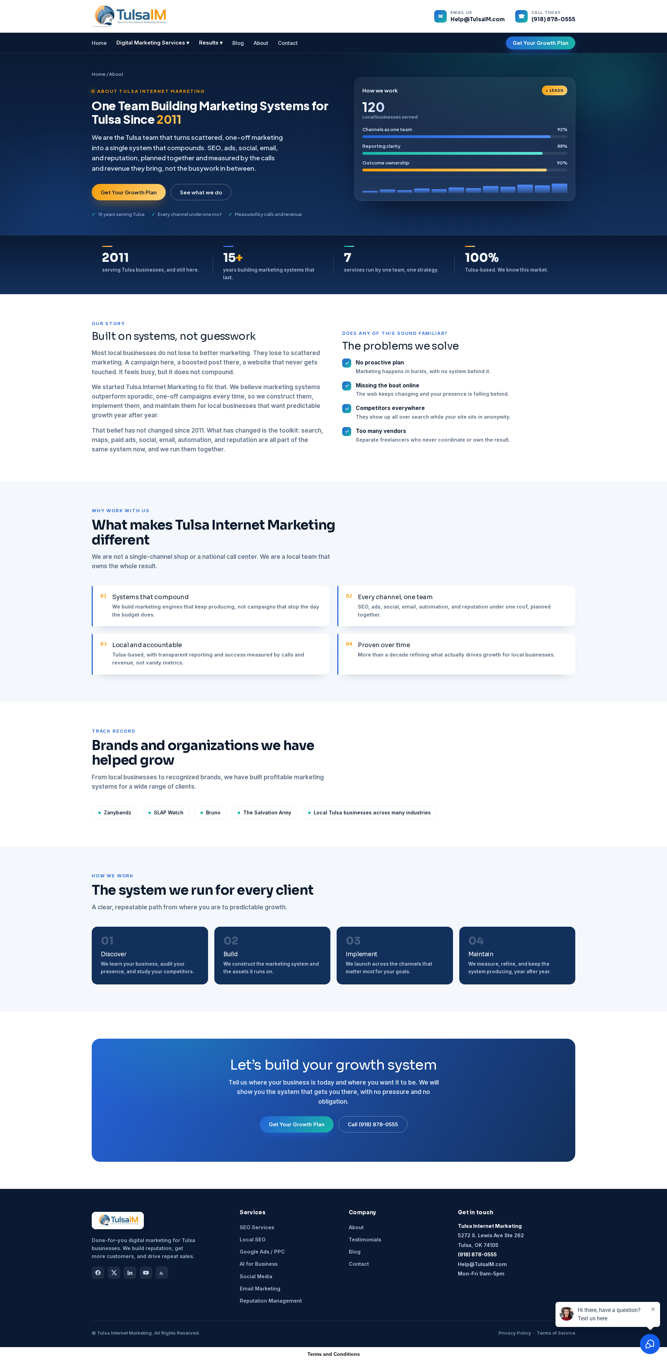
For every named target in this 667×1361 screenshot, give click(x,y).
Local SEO (253, 1239)
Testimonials (365, 1239)
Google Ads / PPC (262, 1252)
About (261, 43)
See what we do (201, 192)
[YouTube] (146, 1272)
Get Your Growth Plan (540, 43)
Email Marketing (260, 1288)
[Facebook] (98, 1272)
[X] (114, 1272)
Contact (288, 43)
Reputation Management (271, 1301)
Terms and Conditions (333, 1354)
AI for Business (259, 1264)
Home (99, 43)
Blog (238, 43)
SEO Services (257, 1227)
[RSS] (162, 1272)
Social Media (256, 1276)
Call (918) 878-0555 (373, 1124)
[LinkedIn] (130, 1272)
